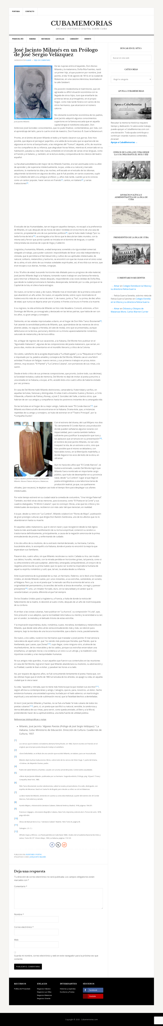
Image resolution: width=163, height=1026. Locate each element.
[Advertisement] (58, 206)
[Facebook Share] (52, 844)
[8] (101, 438)
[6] (101, 321)
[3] (27, 183)
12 (16, 831)
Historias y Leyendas (68, 989)
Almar (116, 285)
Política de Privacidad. (22, 989)
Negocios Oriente (43, 998)
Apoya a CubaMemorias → (124, 142)
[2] (82, 180)
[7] (92, 406)
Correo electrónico (24, 927)
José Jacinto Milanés (38, 857)
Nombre (19, 914)
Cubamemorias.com (89, 1019)
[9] (27, 588)
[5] (34, 236)
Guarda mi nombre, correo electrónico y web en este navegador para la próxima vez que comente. (56, 957)
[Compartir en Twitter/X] (58, 844)
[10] (49, 644)
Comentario (20, 886)
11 (16, 825)
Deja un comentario (42, 60)
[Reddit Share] (64, 844)
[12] (31, 706)
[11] (97, 686)
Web (16, 939)
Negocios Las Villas (44, 992)
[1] (62, 180)
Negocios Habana (43, 989)
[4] (66, 233)
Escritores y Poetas (34, 854)
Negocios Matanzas (44, 995)
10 (16, 818)
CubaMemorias (81, 23)
